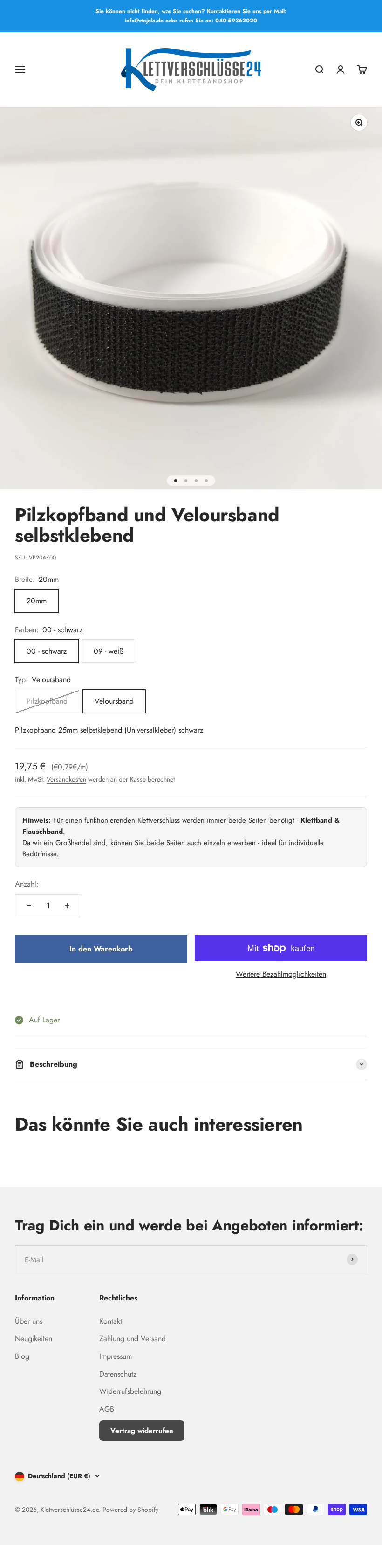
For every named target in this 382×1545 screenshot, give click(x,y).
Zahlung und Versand (132, 1338)
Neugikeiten (33, 1338)
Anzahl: (27, 884)
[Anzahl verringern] (28, 906)
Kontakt (110, 1321)
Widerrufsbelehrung (130, 1391)
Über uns (28, 1321)
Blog (22, 1356)
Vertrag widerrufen (141, 1431)
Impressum (115, 1356)
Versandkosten (66, 779)
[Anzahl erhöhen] (67, 906)
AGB (106, 1409)
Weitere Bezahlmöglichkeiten (281, 974)
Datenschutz (117, 1374)
